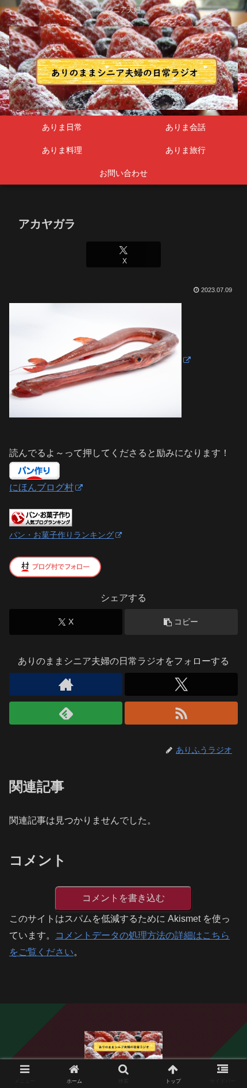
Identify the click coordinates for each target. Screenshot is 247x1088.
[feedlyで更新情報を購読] (65, 713)
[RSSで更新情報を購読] (181, 713)
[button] (181, 622)
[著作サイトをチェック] (65, 684)
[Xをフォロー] (181, 684)
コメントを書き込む (123, 898)
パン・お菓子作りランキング (61, 534)
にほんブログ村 (41, 487)
